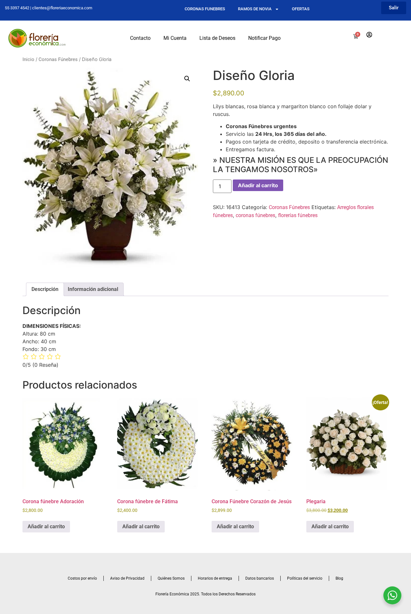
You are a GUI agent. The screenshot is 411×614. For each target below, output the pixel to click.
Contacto (140, 38)
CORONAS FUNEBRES (205, 8)
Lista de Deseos (217, 38)
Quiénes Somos (171, 578)
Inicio (28, 59)
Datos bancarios (259, 578)
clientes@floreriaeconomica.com (62, 7)
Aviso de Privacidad (127, 578)
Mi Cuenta (175, 38)
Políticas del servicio (304, 578)
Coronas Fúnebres (58, 59)
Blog (339, 578)
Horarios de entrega (215, 578)
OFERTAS (301, 8)
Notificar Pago (264, 38)
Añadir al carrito (258, 185)
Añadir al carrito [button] (46, 526)
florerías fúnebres (298, 215)
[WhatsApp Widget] (392, 595)
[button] (187, 78)
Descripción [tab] (44, 289)
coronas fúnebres (255, 215)
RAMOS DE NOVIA (255, 8)
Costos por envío (82, 578)
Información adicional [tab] (93, 289)
